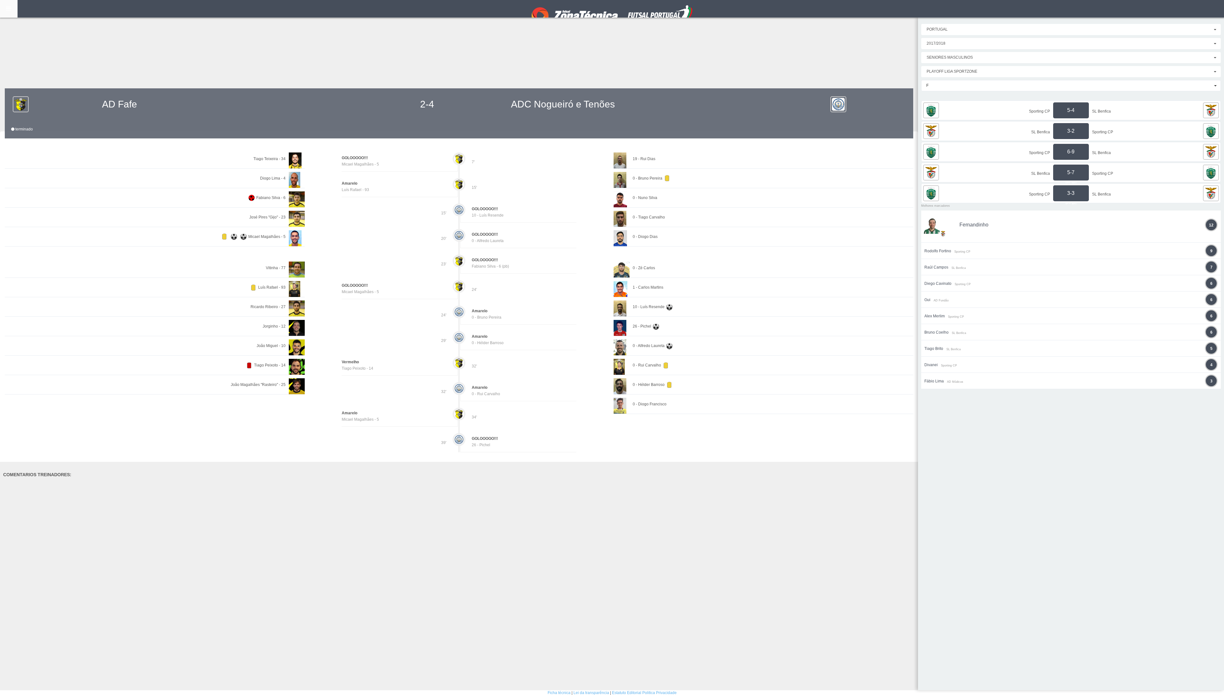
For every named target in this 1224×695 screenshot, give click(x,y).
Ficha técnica (559, 693)
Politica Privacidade (659, 693)
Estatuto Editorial (626, 693)
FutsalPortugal (612, 9)
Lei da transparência (591, 693)
